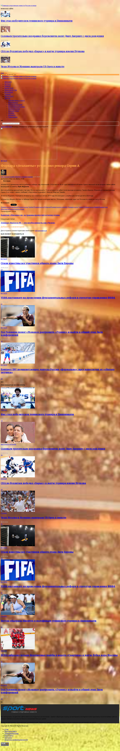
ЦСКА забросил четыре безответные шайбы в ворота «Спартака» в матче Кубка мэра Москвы (59, 655)
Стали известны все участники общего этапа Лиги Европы (37, 263)
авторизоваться (41, 231)
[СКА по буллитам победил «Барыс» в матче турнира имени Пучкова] (5, 47)
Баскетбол (8, 88)
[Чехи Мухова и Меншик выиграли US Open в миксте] (5, 62)
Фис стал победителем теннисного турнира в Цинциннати (36, 20)
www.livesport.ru (16, 203)
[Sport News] (18, 6)
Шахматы (11, 115)
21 (1, 304)
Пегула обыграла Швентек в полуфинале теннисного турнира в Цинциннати (48, 620)
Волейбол (8, 92)
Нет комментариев (25, 177)
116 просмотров (7, 177)
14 (1, 421)
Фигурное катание (15, 105)
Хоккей (7, 86)
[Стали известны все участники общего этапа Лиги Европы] (18, 257)
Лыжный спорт (14, 109)
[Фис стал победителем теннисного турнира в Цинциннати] (5, 16)
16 (1, 455)
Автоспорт (9, 96)
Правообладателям (11, 734)
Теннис (7, 94)
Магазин (8, 82)
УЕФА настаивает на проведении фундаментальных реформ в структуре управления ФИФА (58, 297)
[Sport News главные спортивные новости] (19, 713)
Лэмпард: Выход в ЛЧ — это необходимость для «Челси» (28, 223)
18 (1, 341)
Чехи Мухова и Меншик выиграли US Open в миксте (32, 66)
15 (1, 524)
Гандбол (11, 113)
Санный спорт (13, 111)
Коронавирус (13, 103)
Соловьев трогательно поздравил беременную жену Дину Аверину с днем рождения (52, 36)
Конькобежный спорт (16, 107)
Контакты (8, 738)
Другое (7, 98)
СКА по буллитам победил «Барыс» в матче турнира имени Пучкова (42, 51)
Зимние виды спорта (16, 101)
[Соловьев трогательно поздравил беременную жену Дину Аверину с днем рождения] (5, 32)
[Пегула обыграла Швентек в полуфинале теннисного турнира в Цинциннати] (18, 614)
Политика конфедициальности (16, 740)
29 (1, 379)
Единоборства (10, 90)
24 (1, 270)
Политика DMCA (10, 731)
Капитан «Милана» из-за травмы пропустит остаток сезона (30, 215)
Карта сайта (8, 736)
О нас (6, 729)
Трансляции (12, 117)
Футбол (7, 84)
